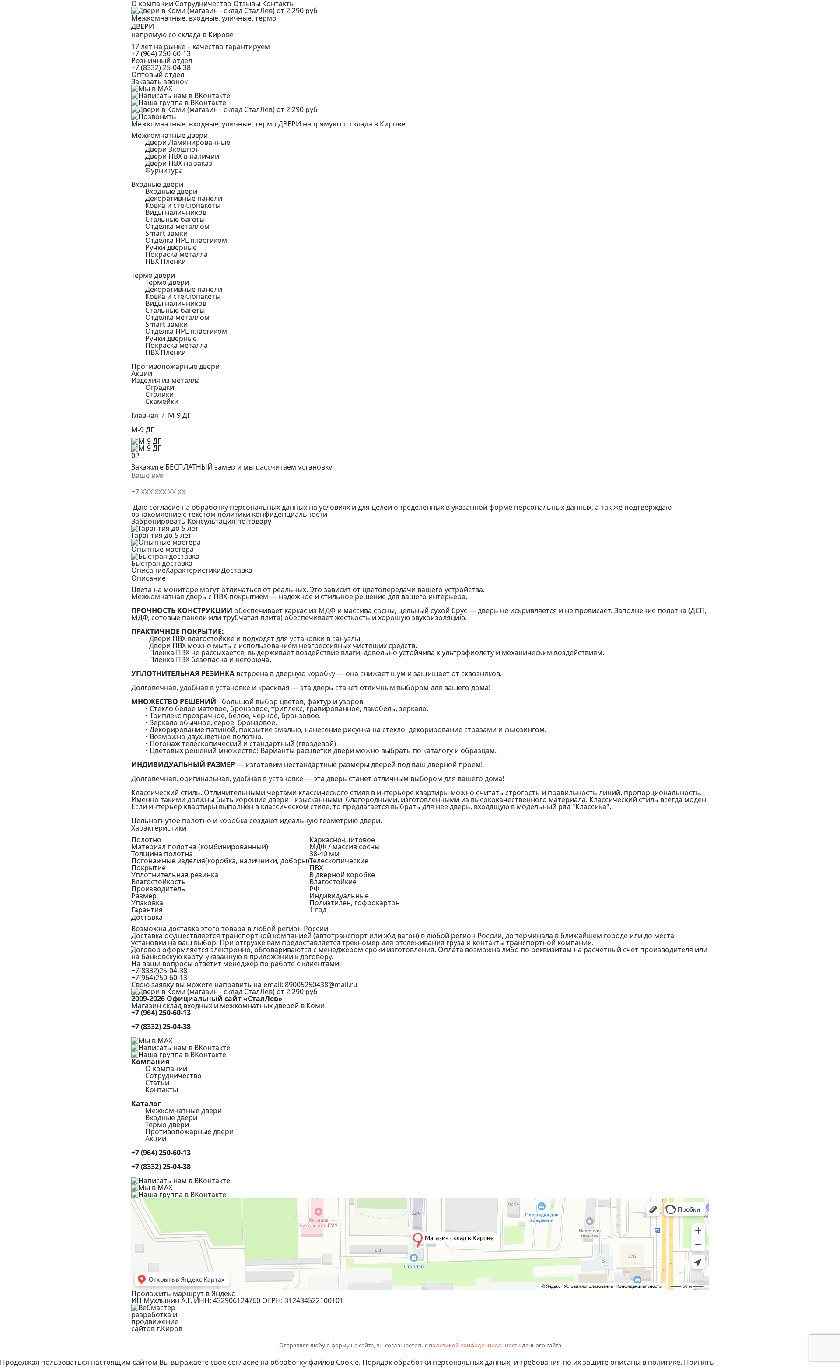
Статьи (157, 1082)
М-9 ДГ (179, 415)
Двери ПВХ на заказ (178, 163)
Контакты (161, 1089)
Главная (144, 415)
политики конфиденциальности (272, 514)
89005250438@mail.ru (321, 984)
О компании (166, 1068)
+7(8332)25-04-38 (159, 970)
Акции (141, 373)
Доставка (236, 570)
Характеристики (193, 570)
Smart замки (166, 233)
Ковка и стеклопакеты (182, 205)
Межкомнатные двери (183, 1110)
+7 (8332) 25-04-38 (161, 67)
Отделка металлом (177, 226)
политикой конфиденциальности (475, 1345)
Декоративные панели (183, 198)
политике (664, 1362)
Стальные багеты (175, 219)
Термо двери (167, 282)
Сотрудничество (173, 1075)
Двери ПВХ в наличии (182, 156)
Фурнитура (164, 170)
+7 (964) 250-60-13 (161, 53)
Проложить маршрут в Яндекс (183, 1293)
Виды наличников (175, 212)
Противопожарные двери (175, 366)
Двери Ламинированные (187, 142)
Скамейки (161, 401)
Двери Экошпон (172, 149)
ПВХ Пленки (165, 261)
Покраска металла (176, 254)
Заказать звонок (159, 81)
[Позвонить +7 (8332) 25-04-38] (420, 116)
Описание (148, 570)
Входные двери (171, 191)
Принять (699, 1362)
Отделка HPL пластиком (186, 240)
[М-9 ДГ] (420, 448)
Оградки (159, 387)
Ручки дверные (171, 247)
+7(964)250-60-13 (159, 977)
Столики (159, 394)
